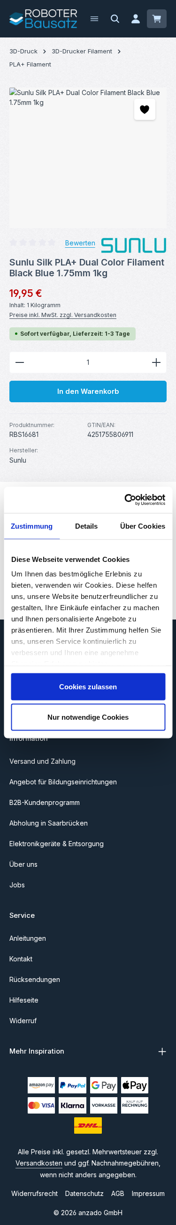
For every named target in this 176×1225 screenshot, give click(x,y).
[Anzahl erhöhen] (156, 362)
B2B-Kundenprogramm (44, 802)
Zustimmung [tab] (32, 526)
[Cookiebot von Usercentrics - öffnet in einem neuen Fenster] (125, 500)
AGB (117, 1193)
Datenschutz (84, 1193)
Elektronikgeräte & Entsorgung (56, 844)
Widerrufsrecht (34, 1193)
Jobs (17, 885)
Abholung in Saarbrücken (48, 823)
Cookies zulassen (88, 686)
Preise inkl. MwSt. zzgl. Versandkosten (62, 314)
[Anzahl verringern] (19, 362)
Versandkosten (38, 1163)
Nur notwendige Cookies (88, 717)
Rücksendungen (34, 979)
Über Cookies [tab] (142, 526)
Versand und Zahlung (42, 761)
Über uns (23, 864)
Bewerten (80, 243)
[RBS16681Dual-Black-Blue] (88, 158)
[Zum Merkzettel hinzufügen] (144, 109)
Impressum (148, 1193)
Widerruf (23, 1021)
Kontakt (20, 959)
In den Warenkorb (88, 391)
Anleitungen (27, 938)
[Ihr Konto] (135, 18)
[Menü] (94, 18)
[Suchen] (115, 18)
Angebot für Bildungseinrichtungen (63, 782)
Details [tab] (86, 526)
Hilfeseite (23, 1000)
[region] (88, 158)
